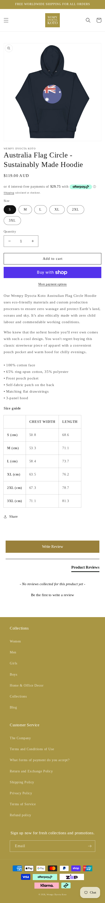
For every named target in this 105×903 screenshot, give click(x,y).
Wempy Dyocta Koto (56, 894)
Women (15, 641)
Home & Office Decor (26, 685)
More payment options (52, 284)
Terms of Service (23, 804)
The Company (20, 738)
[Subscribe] (89, 846)
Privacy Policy (21, 793)
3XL (12, 220)
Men (13, 652)
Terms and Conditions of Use (32, 749)
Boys (13, 674)
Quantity (10, 231)
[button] (6, 20)
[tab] (85, 568)
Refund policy (20, 815)
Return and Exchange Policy (31, 771)
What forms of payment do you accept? (40, 760)
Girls (13, 663)
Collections (18, 696)
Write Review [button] (52, 546)
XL (57, 209)
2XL (75, 209)
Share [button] (13, 516)
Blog (13, 707)
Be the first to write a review (52, 595)
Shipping (9, 192)
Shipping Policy (22, 782)
